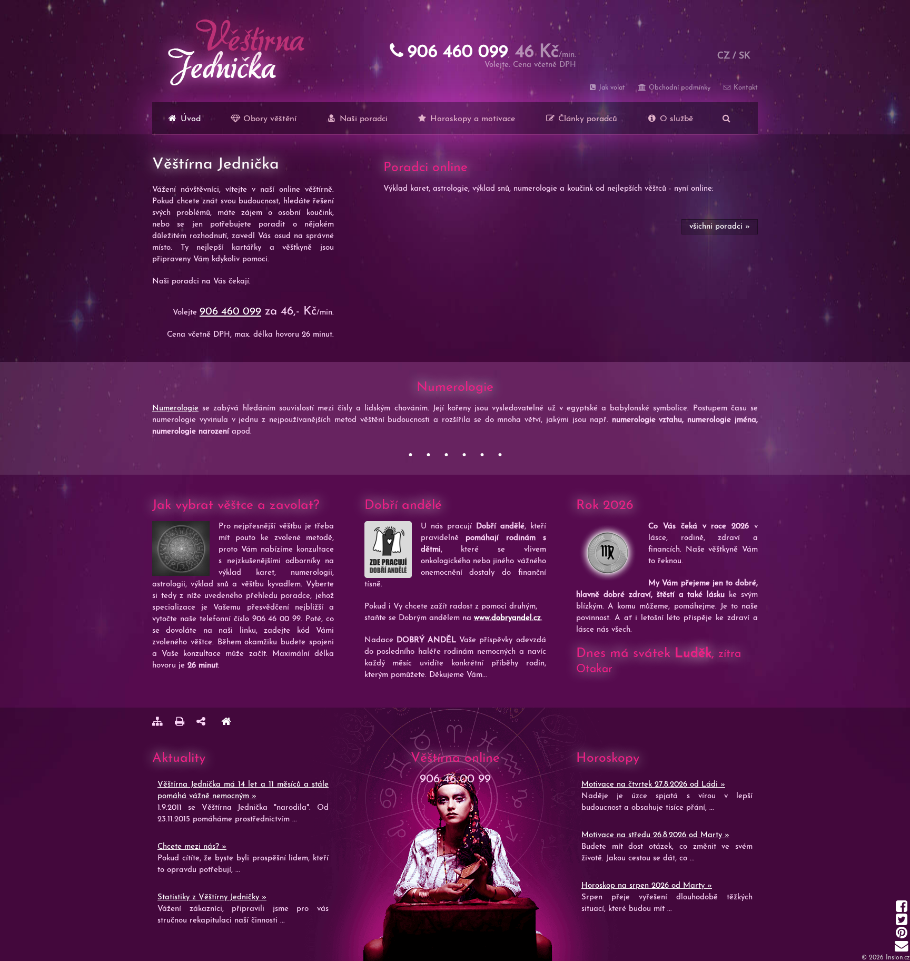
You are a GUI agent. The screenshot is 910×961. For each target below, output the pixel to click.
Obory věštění (268, 119)
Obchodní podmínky (678, 87)
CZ (723, 56)
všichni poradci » (719, 227)
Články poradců (586, 119)
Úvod (189, 119)
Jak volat (611, 87)
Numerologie (175, 409)
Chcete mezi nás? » (191, 847)
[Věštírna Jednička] (226, 723)
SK (744, 56)
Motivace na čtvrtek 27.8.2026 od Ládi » (653, 785)
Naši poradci (362, 119)
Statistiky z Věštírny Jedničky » (211, 897)
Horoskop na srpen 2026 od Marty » (646, 886)
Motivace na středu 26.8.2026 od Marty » (655, 835)
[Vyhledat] (726, 118)
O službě (675, 119)
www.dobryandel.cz (507, 618)
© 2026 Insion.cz (886, 958)
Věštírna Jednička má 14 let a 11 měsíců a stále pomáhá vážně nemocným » (243, 790)
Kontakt (744, 87)
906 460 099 (230, 312)
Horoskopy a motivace (471, 119)
